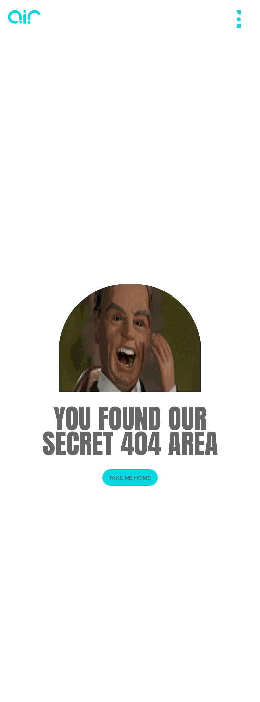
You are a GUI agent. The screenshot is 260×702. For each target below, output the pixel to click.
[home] (24, 17)
